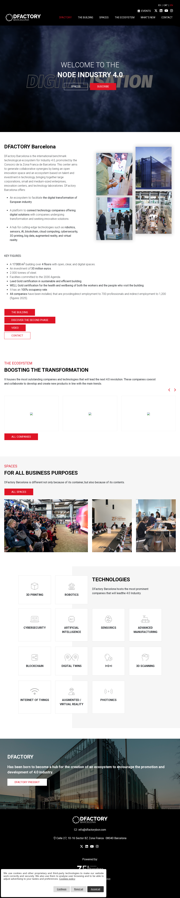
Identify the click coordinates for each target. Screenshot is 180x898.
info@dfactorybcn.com (91, 829)
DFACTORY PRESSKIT (27, 782)
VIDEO (15, 327)
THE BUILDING (85, 17)
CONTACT (167, 17)
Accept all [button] (95, 889)
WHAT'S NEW (148, 17)
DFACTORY (65, 17)
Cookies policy (67, 878)
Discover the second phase (29, 320)
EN (171, 5)
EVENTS (145, 11)
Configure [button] (61, 889)
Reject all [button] (78, 889)
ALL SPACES (18, 492)
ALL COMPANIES (21, 436)
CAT (165, 5)
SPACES (104, 17)
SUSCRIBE (103, 86)
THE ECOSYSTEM (124, 17)
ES (159, 5)
